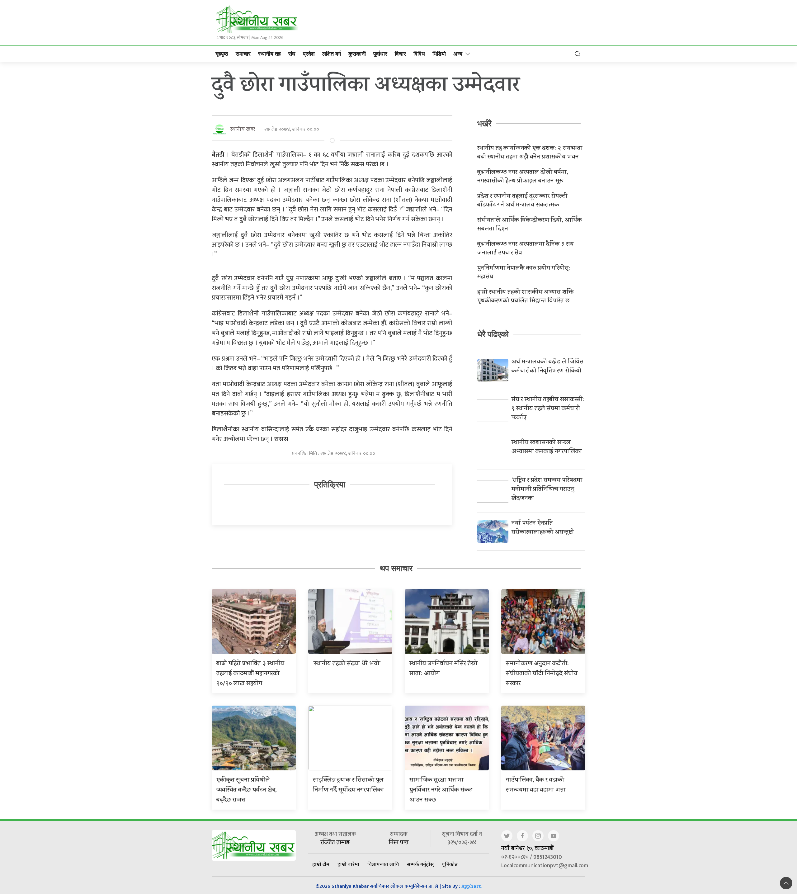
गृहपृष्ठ (221, 54)
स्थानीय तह (269, 54)
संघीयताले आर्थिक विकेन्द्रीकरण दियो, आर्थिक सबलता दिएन (529, 225)
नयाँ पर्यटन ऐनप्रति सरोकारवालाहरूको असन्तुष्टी (543, 528)
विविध (419, 54)
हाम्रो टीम (320, 864)
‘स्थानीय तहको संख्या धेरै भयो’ (347, 664)
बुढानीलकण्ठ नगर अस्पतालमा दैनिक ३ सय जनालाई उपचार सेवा (525, 249)
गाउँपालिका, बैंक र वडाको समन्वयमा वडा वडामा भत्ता (536, 785)
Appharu (471, 887)
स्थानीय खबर (242, 129)
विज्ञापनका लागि (383, 864)
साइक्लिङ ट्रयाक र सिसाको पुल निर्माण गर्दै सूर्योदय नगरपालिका (348, 785)
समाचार (243, 54)
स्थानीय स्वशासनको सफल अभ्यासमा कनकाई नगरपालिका (547, 447)
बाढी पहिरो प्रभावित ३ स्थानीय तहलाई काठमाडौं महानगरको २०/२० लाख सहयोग (250, 674)
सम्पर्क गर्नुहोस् (420, 864)
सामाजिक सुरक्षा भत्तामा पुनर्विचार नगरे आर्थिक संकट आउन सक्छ (440, 790)
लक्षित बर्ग (331, 54)
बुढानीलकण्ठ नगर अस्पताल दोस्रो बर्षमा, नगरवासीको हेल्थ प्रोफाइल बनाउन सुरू (522, 177)
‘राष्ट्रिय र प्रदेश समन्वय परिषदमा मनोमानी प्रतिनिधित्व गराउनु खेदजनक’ (547, 490)
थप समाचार (396, 568)
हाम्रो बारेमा (348, 864)
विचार (400, 54)
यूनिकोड (450, 864)
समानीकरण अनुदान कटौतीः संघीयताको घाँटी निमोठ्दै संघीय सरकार (542, 674)
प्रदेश (309, 54)
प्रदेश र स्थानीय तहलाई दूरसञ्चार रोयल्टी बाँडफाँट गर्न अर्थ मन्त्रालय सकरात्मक (522, 201)
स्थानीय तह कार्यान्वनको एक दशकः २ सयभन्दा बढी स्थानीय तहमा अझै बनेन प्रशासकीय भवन (529, 153)
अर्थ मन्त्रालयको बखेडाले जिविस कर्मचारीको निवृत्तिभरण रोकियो (548, 366)
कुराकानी (357, 54)
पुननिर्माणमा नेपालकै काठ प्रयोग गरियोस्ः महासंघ (524, 273)
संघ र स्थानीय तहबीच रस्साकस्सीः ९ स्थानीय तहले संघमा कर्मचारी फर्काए (548, 409)
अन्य (457, 54)
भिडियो (439, 54)
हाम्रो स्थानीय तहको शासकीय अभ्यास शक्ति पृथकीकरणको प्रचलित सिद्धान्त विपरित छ (525, 297)
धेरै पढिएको (493, 334)
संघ (291, 54)
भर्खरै (484, 123)
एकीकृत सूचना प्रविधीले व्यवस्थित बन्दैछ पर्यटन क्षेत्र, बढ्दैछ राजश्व (246, 790)
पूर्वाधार (380, 54)
